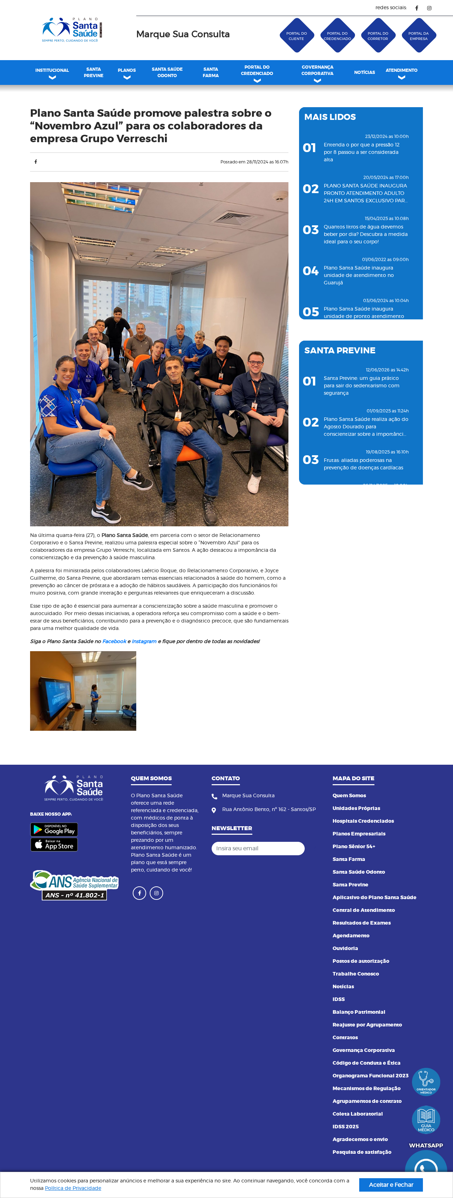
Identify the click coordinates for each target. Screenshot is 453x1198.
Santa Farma (349, 859)
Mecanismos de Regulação (367, 1088)
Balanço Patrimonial (359, 1012)
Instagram (144, 641)
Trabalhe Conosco (356, 974)
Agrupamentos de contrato (367, 1101)
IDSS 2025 (346, 1126)
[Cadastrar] (314, 848)
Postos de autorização (361, 961)
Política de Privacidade (73, 1188)
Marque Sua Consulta (183, 34)
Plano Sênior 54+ (354, 846)
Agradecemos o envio (360, 1139)
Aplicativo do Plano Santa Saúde (375, 897)
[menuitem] (93, 72)
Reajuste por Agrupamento (367, 1025)
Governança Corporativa (364, 1050)
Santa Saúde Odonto (359, 872)
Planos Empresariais (359, 834)
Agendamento (351, 935)
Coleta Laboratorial (358, 1114)
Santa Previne (350, 884)
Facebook (114, 641)
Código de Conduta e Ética (367, 1063)
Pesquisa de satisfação (362, 1152)
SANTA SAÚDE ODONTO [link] (167, 72)
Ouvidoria (345, 948)
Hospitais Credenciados (363, 821)
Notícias (343, 986)
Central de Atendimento (364, 910)
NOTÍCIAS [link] (364, 72)
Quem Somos (349, 795)
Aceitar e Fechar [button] (391, 1185)
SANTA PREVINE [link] (93, 72)
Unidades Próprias (356, 808)
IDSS (339, 999)
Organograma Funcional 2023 (371, 1075)
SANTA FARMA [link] (211, 72)
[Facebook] (416, 8)
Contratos (345, 1037)
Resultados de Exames (362, 923)
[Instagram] (429, 8)
